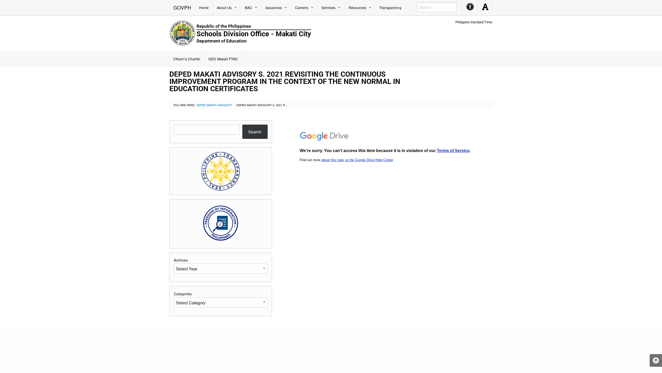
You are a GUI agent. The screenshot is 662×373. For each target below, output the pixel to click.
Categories (183, 293)
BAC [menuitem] (248, 7)
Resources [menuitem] (357, 7)
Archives (181, 260)
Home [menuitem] (204, 7)
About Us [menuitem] (224, 7)
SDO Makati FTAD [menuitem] (223, 58)
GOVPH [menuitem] (182, 7)
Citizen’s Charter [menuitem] (186, 58)
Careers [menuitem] (301, 7)
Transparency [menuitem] (390, 7)
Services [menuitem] (328, 7)
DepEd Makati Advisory (214, 105)
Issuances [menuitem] (273, 7)
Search (254, 132)
